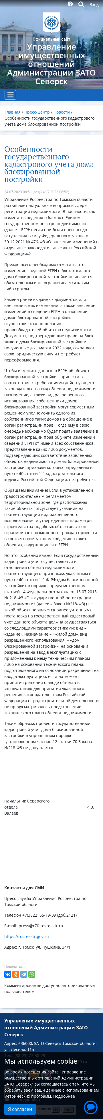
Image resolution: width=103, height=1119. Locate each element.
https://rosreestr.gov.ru (26, 936)
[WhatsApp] (31, 974)
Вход (94, 4)
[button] (90, 1105)
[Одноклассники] (15, 974)
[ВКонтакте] (7, 974)
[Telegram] (23, 974)
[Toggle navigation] (10, 95)
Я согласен (20, 1109)
